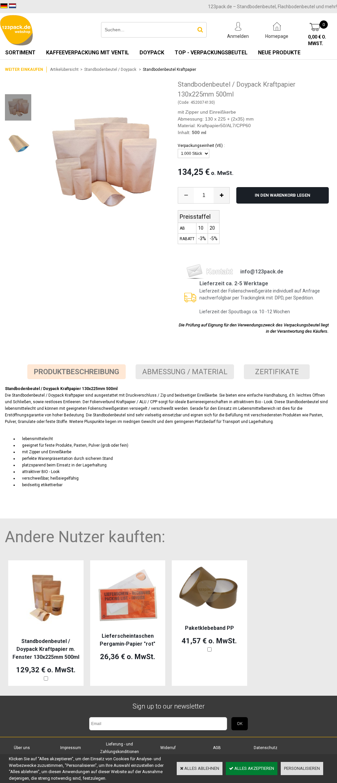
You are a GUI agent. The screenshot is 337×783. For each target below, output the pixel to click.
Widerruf (168, 747)
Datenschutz (265, 747)
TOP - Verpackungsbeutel (211, 52)
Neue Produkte (279, 52)
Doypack (152, 52)
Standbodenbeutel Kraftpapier (169, 69)
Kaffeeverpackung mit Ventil (87, 52)
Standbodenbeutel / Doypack (110, 69)
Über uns (22, 747)
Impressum (70, 747)
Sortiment (20, 52)
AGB (217, 747)
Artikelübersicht (64, 69)
